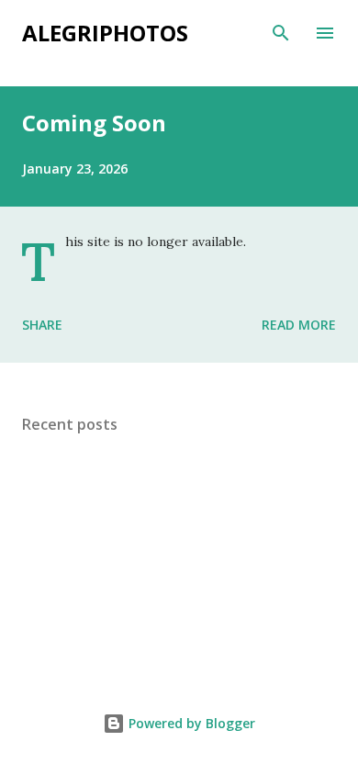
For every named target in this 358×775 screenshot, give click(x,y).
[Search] (281, 33)
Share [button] (42, 324)
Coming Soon (94, 122)
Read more (299, 324)
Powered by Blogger (190, 723)
